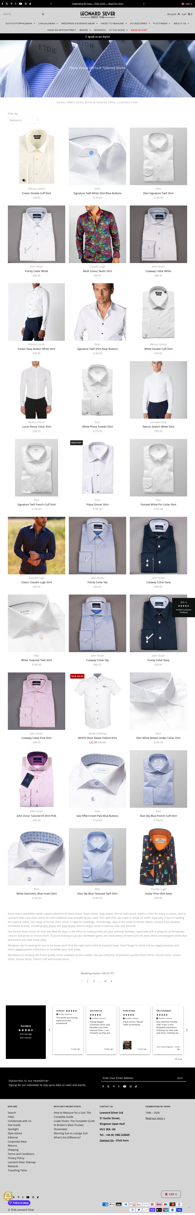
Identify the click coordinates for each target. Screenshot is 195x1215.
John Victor (49, 926)
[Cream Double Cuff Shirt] (36, 156)
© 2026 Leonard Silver (21, 1209)
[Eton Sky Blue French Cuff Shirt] (158, 779)
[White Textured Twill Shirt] (36, 623)
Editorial (13, 1137)
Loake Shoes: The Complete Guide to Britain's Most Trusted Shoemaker (74, 1125)
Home (61, 102)
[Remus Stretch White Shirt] (158, 390)
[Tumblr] (15, 4)
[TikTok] (30, 4)
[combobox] (20, 13)
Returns (12, 1145)
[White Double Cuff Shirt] (158, 312)
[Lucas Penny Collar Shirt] (36, 390)
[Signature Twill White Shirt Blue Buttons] (97, 156)
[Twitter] (6, 4)
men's (160, 945)
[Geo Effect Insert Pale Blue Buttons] (97, 779)
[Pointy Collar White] (36, 234)
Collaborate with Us (19, 1121)
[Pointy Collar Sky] (97, 545)
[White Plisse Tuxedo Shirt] (97, 390)
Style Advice (15, 1133)
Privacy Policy (16, 1158)
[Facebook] (2, 4)
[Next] (144, 4)
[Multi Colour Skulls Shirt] (97, 234)
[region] (118, 1030)
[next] (111, 981)
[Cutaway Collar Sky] (97, 623)
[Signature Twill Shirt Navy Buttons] (97, 312)
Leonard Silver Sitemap (22, 1162)
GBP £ (189, 3)
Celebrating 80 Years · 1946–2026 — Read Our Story (97, 3)
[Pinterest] (11, 4)
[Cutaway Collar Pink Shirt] (36, 701)
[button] (97, 36)
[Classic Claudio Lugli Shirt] (36, 545)
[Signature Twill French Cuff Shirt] (36, 467)
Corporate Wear (17, 1141)
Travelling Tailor (17, 1170)
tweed (19, 949)
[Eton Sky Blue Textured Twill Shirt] (97, 857)
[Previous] (51, 4)
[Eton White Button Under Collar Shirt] (158, 701)
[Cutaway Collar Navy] (158, 545)
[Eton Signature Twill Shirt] (158, 156)
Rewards (13, 1166)
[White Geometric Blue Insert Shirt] (36, 857)
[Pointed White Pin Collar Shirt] (158, 467)
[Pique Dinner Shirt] (97, 467)
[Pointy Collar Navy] (158, 623)
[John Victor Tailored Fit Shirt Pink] (36, 779)
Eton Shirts (68, 926)
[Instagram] (25, 4)
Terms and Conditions (21, 1154)
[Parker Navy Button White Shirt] (36, 312)
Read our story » (155, 1118)
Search (12, 1112)
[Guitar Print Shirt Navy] (158, 857)
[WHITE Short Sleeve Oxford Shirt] (97, 701)
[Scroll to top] (189, 1207)
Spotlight (13, 1129)
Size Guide (14, 1125)
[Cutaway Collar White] (158, 234)
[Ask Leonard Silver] (8, 1196)
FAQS (11, 1116)
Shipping (13, 1149)
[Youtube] (20, 4)
